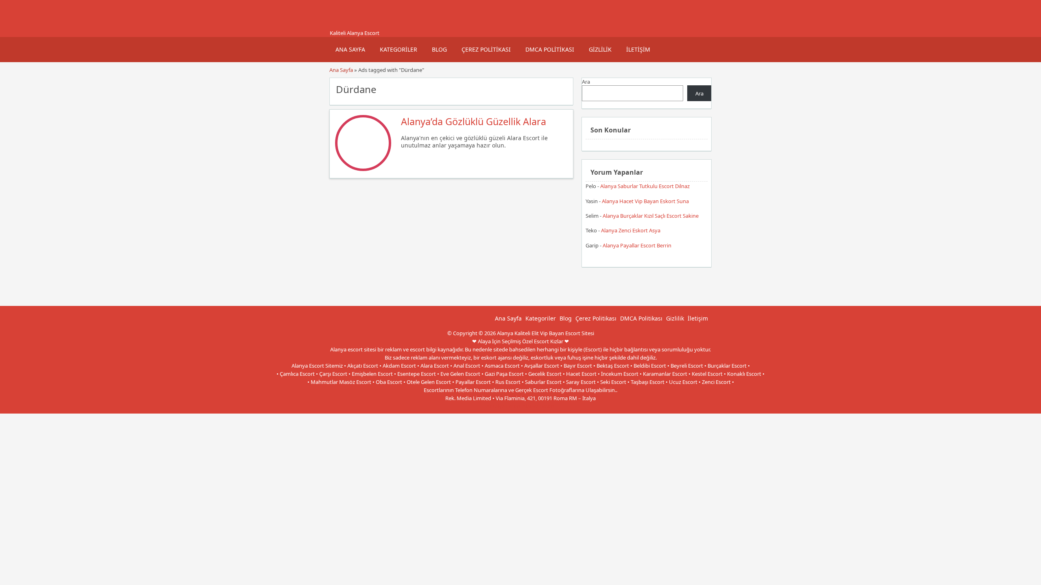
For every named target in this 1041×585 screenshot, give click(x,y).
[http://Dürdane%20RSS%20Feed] (563, 88)
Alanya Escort (538, 406)
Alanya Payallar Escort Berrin (637, 245)
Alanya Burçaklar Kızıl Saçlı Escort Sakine (651, 215)
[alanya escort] (339, 25)
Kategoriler (398, 49)
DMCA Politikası (549, 49)
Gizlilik (600, 49)
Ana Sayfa (350, 49)
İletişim (638, 49)
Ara (586, 81)
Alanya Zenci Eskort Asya (630, 230)
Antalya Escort (503, 406)
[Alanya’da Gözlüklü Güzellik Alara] (363, 169)
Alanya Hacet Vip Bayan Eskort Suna (645, 201)
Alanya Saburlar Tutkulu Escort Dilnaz (645, 186)
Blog (439, 49)
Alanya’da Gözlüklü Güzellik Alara (473, 121)
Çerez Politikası (486, 49)
